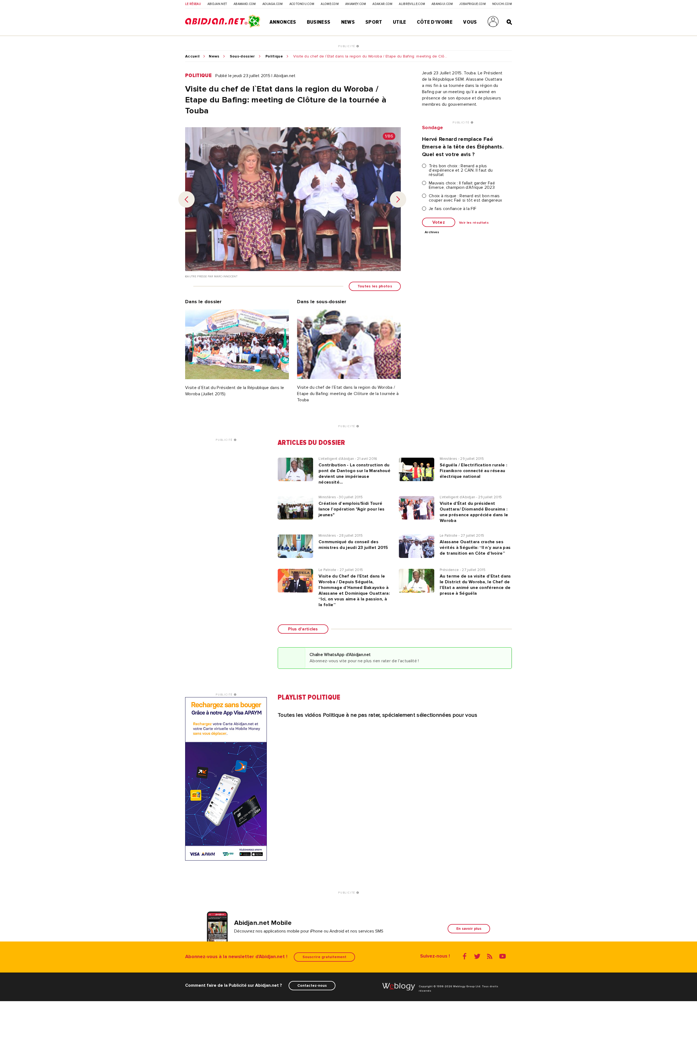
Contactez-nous (312, 985)
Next (398, 199)
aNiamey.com (355, 4)
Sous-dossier (242, 56)
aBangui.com (442, 4)
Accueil (192, 56)
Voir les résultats (474, 222)
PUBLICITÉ (347, 46)
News (348, 22)
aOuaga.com (272, 4)
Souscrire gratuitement (324, 957)
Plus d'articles (303, 629)
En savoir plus (468, 928)
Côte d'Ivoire (435, 22)
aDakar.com (382, 4)
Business (319, 22)
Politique (274, 56)
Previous (186, 199)
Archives (432, 232)
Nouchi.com (502, 4)
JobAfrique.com (472, 4)
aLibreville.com (412, 4)
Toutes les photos (374, 286)
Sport (373, 22)
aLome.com (330, 4)
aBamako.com (245, 4)
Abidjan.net (217, 4)
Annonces (283, 22)
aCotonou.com (301, 4)
